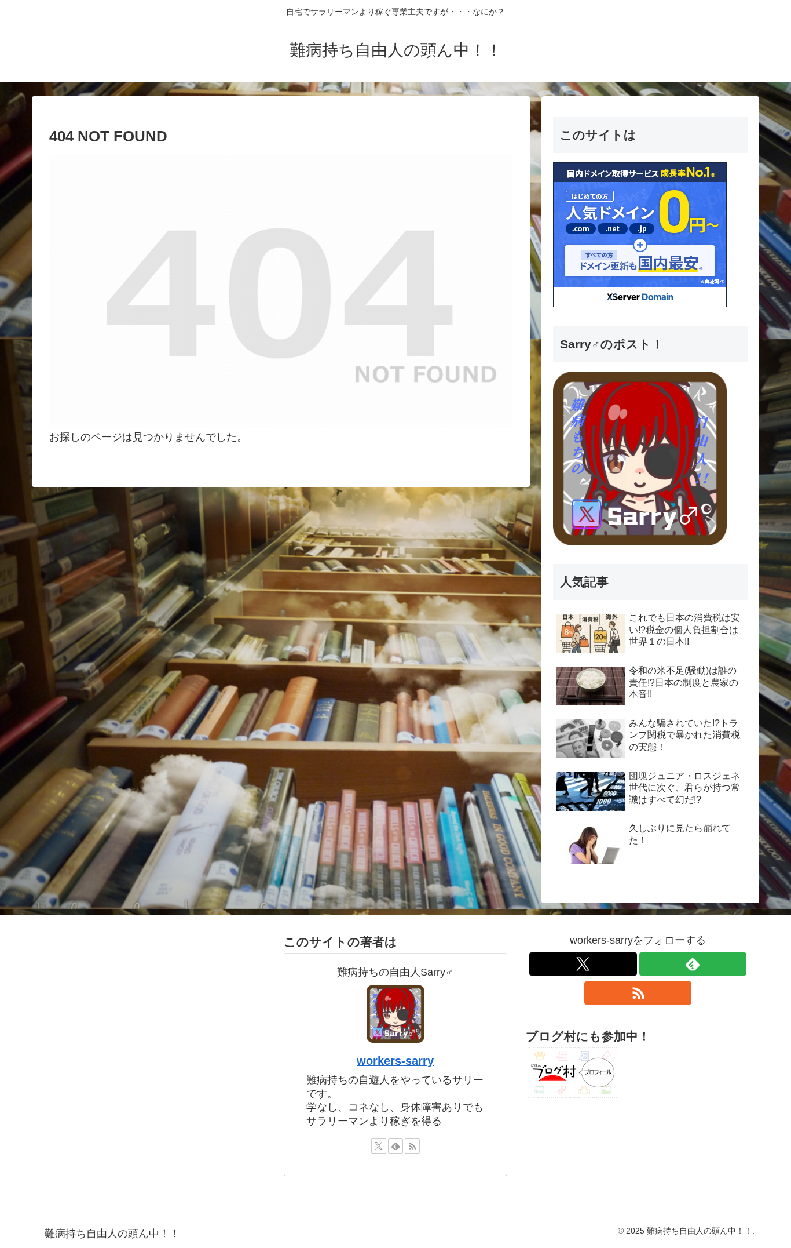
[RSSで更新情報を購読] (412, 1146)
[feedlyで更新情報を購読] (395, 1146)
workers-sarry (395, 1060)
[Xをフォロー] (378, 1146)
